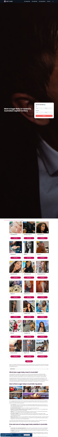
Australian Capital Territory (16, 220)
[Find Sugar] (8, 1)
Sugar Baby (10, 220)
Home (5, 220)
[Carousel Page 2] (15, 251)
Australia (7, 220)
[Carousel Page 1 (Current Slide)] (28, 251)
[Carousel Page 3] (29, 251)
